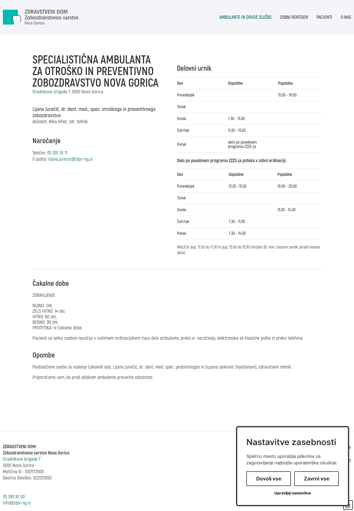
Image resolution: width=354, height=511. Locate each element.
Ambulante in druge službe (245, 17)
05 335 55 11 (57, 153)
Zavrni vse (316, 479)
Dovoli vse (268, 479)
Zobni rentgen (294, 17)
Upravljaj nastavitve (292, 493)
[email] (70, 159)
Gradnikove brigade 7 (21, 459)
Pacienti (324, 17)
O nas (346, 17)
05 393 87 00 (14, 497)
